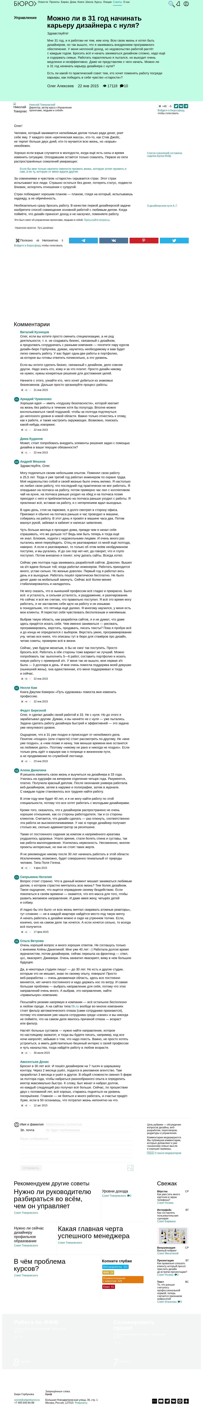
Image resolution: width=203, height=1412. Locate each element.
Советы (117, 2)
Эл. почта (27, 1130)
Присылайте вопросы (97, 220)
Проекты (54, 2)
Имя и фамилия (31, 1124)
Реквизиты (81, 1402)
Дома (73, 2)
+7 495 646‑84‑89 (24, 1402)
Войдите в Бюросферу (171, 110)
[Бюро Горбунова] (25, 3)
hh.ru (75, 1006)
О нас (126, 2)
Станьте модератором (168, 1153)
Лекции (107, 2)
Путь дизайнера (45, 228)
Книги (81, 2)
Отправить (31, 1168)
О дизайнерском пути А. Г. (162, 205)
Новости (43, 2)
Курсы (98, 2)
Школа (89, 2)
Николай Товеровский (42, 104)
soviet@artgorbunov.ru (27, 1400)
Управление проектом (25, 228)
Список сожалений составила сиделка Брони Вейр (164, 154)
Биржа (65, 2)
